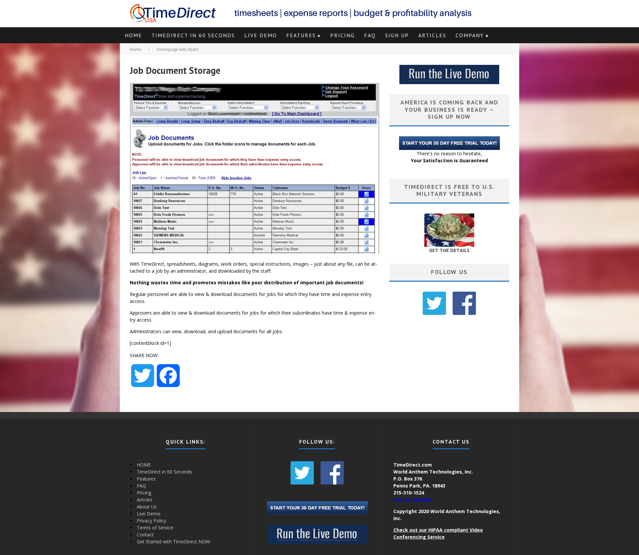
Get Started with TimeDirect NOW (173, 541)
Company (470, 35)
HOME (133, 35)
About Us (147, 506)
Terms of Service (155, 527)
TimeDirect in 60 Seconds (193, 35)
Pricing (342, 35)
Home (135, 49)
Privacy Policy (151, 520)
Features (301, 35)
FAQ (370, 35)
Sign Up (397, 35)
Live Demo (260, 35)
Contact (145, 534)
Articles (432, 35)
